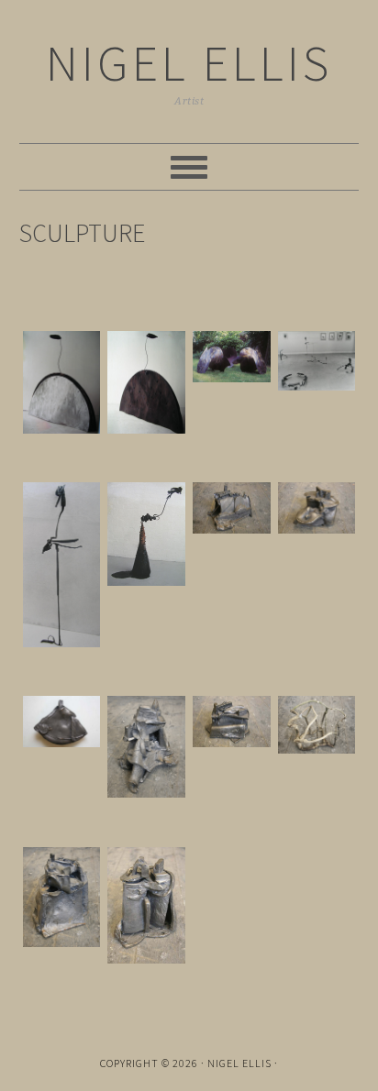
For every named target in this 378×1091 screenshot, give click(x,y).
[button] (62, 385)
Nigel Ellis (189, 62)
